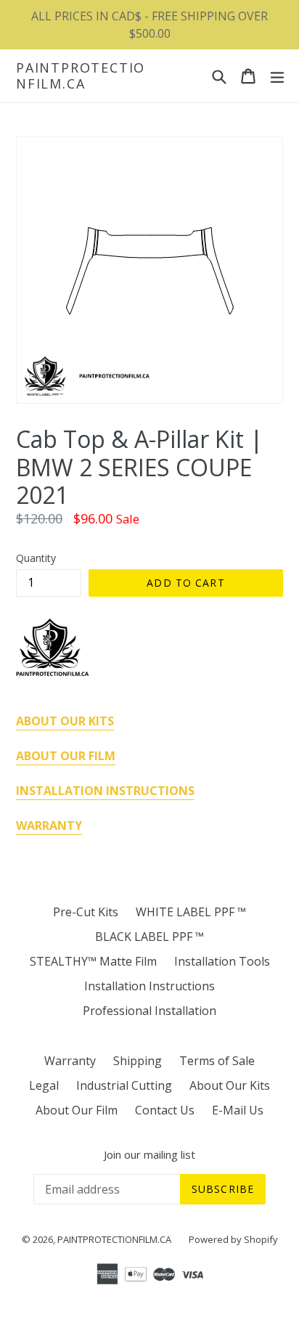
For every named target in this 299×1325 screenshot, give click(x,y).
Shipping (137, 1061)
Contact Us (164, 1110)
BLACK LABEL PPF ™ (149, 937)
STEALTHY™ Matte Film (93, 961)
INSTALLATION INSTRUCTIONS (105, 791)
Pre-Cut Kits (85, 912)
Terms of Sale (217, 1061)
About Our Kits (229, 1085)
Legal (44, 1085)
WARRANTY (49, 825)
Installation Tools (222, 961)
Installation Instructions (149, 986)
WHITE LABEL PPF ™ (191, 912)
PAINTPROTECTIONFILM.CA (80, 75)
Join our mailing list (149, 1154)
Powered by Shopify (233, 1239)
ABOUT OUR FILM (65, 756)
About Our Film (77, 1110)
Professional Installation (149, 1011)
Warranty (70, 1061)
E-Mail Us (237, 1110)
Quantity (36, 558)
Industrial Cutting (124, 1085)
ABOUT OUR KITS (65, 721)
